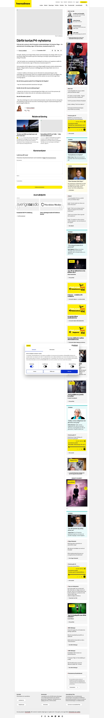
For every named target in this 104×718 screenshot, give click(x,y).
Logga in (77, 2)
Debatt (45, 5)
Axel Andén (27, 712)
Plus (66, 5)
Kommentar (19, 160)
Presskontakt (71, 5)
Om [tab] (70, 349)
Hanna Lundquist (23, 50)
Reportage (51, 5)
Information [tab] (52, 349)
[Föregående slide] (17, 207)
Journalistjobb (79, 5)
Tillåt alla (69, 371)
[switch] (45, 366)
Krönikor (62, 5)
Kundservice (70, 2)
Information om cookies (74, 712)
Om (74, 2)
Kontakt (65, 2)
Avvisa (34, 371)
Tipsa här (70, 594)
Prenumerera (83, 2)
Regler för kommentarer (49, 158)
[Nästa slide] (61, 207)
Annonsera (58, 2)
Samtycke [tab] (34, 349)
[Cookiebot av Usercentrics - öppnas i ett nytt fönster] (72, 346)
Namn (18, 175)
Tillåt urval (52, 371)
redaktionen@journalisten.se (74, 595)
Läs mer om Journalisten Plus (74, 704)
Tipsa (62, 2)
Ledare (41, 5)
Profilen (57, 5)
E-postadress (19, 181)
